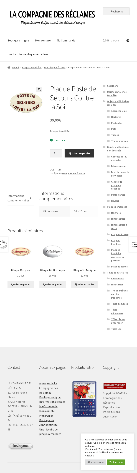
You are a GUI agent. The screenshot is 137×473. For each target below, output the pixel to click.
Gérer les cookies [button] (95, 462)
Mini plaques (118, 218)
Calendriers (117, 278)
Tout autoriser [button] (116, 462)
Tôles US (116, 328)
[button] (39, 89)
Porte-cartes (118, 194)
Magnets (116, 212)
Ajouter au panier (79, 153)
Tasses (115, 134)
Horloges (116, 117)
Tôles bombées (119, 303)
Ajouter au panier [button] (20, 284)
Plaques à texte (119, 234)
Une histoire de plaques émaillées (27, 54)
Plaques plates (119, 266)
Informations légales (52, 401)
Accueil (15, 67)
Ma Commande (66, 40)
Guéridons (112, 85)
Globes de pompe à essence (116, 185)
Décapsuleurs (118, 166)
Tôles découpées (117, 311)
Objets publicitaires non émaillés (118, 148)
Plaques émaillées (32, 67)
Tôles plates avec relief (118, 321)
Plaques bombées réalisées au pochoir (118, 255)
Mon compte (43, 40)
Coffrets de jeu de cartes (119, 158)
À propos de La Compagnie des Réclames (48, 388)
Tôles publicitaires (117, 272)
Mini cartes (117, 284)
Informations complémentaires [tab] (18, 198)
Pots (113, 128)
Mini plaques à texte (54, 67)
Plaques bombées (116, 242)
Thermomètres (119, 141)
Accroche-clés (119, 110)
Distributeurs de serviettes (120, 173)
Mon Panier (46, 415)
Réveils (115, 200)
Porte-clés (117, 123)
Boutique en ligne (18, 40)
